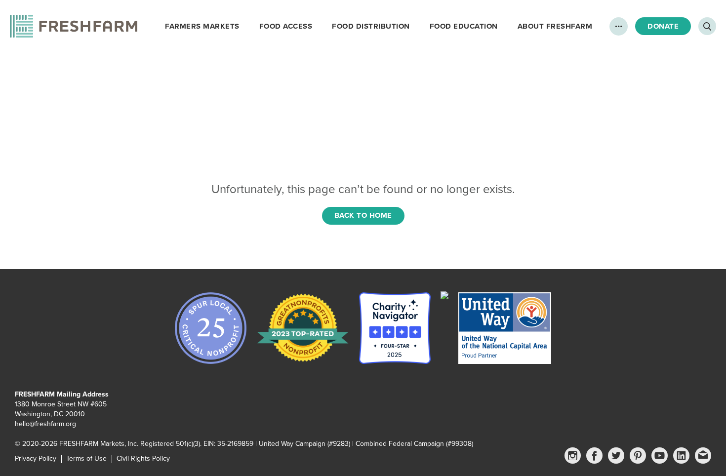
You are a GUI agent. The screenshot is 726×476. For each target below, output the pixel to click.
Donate (663, 26)
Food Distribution (371, 26)
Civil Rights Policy (143, 458)
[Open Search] (707, 26)
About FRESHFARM (555, 26)
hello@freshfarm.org (45, 424)
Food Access (286, 26)
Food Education (464, 26)
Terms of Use (86, 458)
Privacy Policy (35, 458)
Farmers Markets (202, 26)
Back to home (363, 215)
